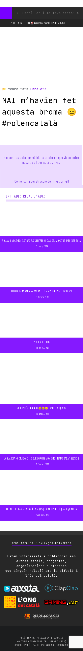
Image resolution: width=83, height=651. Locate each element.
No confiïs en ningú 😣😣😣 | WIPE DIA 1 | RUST (41, 408)
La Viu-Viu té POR (41, 342)
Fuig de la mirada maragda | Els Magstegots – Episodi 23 (41, 291)
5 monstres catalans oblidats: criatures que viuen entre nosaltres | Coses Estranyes (41, 160)
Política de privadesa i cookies (41, 638)
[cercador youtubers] (6, 13)
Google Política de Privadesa (34, 645)
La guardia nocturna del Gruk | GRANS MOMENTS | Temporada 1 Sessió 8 (41, 458)
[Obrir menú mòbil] (5, 23)
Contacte (63, 645)
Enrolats (38, 89)
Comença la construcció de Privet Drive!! (42, 181)
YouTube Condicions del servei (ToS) (41, 641)
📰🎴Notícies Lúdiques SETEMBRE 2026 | (46, 23)
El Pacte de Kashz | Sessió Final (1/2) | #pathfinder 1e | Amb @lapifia (41, 509)
